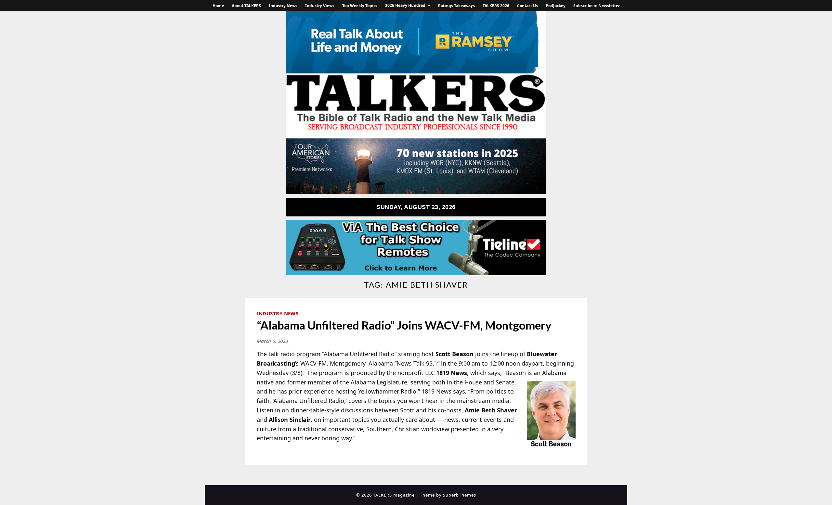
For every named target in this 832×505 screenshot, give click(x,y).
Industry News (283, 5)
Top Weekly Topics (359, 5)
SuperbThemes (459, 495)
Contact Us (527, 5)
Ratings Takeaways (456, 5)
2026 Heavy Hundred (405, 5)
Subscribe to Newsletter (596, 5)
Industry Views (319, 5)
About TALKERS (246, 5)
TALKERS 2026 (496, 5)
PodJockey (556, 5)
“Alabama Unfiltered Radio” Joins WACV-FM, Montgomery (404, 325)
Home (218, 5)
